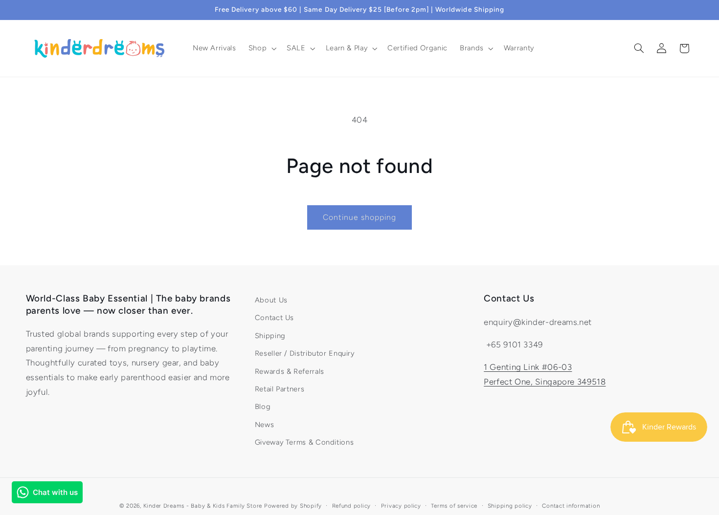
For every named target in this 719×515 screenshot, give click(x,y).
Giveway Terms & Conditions (304, 442)
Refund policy (351, 505)
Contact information (571, 505)
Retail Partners (279, 389)
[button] (261, 48)
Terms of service (454, 505)
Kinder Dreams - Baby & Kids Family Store (202, 505)
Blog (263, 406)
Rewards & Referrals (289, 371)
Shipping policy (510, 505)
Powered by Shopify (293, 505)
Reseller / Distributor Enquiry (305, 353)
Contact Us (274, 317)
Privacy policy (401, 505)
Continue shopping (360, 217)
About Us (271, 300)
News (264, 424)
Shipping (270, 335)
